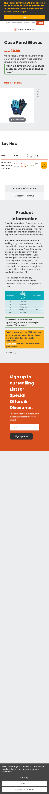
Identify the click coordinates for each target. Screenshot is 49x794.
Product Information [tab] (24, 188)
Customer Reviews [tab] (24, 195)
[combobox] (24, 23)
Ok (24, 17)
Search (39, 22)
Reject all (24, 783)
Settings (24, 777)
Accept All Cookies (24, 789)
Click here (11, 343)
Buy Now (44, 165)
